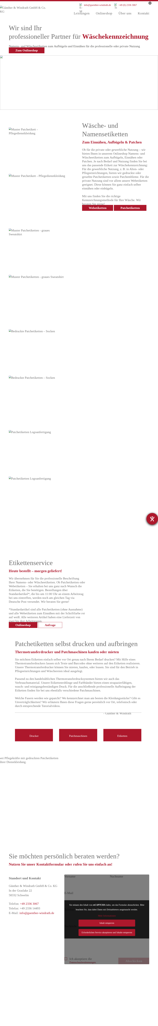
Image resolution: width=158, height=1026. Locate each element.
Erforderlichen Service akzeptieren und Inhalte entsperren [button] (107, 932)
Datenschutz (108, 1023)
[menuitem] (82, 13)
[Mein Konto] (141, 8)
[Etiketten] (122, 722)
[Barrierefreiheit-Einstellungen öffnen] (152, 519)
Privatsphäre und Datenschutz (125, 999)
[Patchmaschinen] (78, 722)
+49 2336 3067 (29, 903)
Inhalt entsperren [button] (107, 923)
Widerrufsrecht (115, 1008)
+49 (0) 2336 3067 (125, 5)
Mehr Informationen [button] (107, 916)
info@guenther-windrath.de (95, 7)
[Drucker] (34, 722)
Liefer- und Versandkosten (123, 994)
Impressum (127, 1023)
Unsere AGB (114, 1003)
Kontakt (145, 1023)
